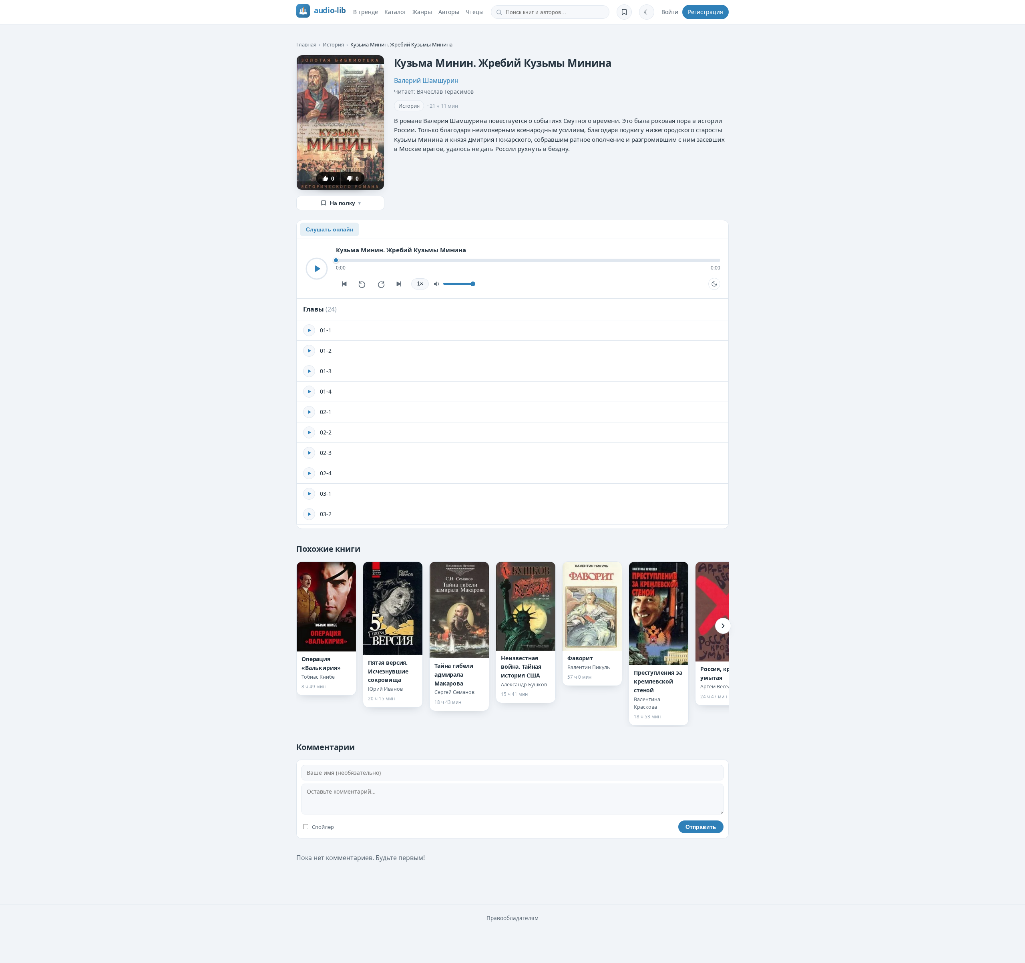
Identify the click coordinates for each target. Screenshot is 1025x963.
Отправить (700, 827)
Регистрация (705, 12)
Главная (306, 44)
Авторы (448, 12)
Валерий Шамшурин (426, 80)
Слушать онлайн (329, 229)
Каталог (395, 12)
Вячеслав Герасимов (445, 91)
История (333, 44)
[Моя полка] (624, 12)
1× (420, 284)
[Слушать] (317, 269)
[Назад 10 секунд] (362, 284)
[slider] (528, 260)
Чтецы (475, 12)
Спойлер (323, 826)
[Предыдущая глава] (344, 284)
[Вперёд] (723, 626)
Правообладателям (512, 918)
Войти (669, 12)
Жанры (422, 12)
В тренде (365, 12)
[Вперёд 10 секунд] (381, 284)
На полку (345, 203)
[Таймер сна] (714, 284)
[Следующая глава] (399, 284)
